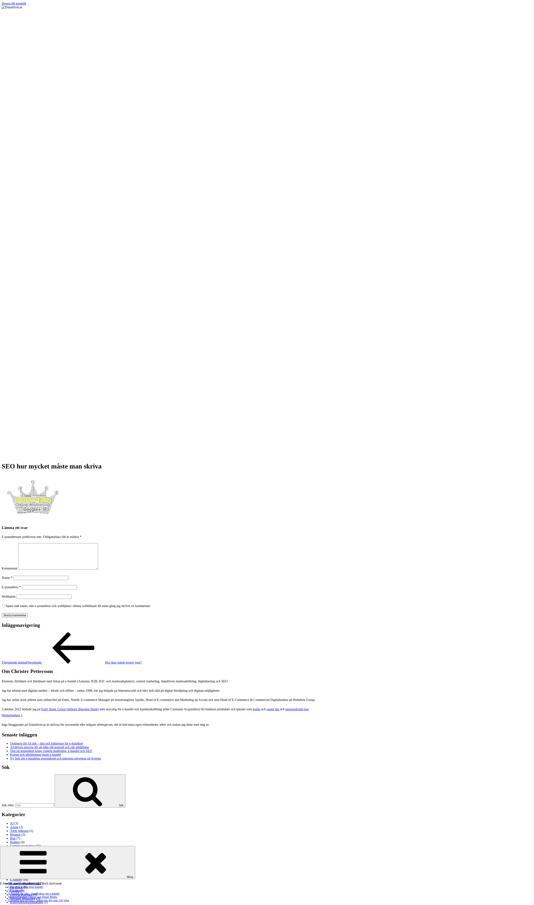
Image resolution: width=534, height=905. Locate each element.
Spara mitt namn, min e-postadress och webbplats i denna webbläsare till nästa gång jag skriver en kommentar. (78, 606)
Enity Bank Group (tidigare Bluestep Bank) (70, 709)
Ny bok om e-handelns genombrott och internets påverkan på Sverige (55, 758)
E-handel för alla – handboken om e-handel (34, 893)
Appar (14, 827)
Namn (7, 577)
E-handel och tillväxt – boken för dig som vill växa (38, 900)
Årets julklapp (19, 831)
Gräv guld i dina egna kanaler (25, 887)
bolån (257, 709)
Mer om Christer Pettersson (24, 883)
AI (12, 823)
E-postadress (11, 587)
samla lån (273, 709)
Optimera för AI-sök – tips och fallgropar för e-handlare (46, 743)
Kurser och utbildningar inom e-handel (35, 754)
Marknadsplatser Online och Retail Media (32, 897)
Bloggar (15, 834)
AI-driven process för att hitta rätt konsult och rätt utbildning (49, 747)
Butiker (15, 842)
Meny (130, 876)
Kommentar (9, 568)
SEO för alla (15, 890)
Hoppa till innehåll (14, 3)
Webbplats (8, 596)
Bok (13, 838)
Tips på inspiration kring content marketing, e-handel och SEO (51, 751)
